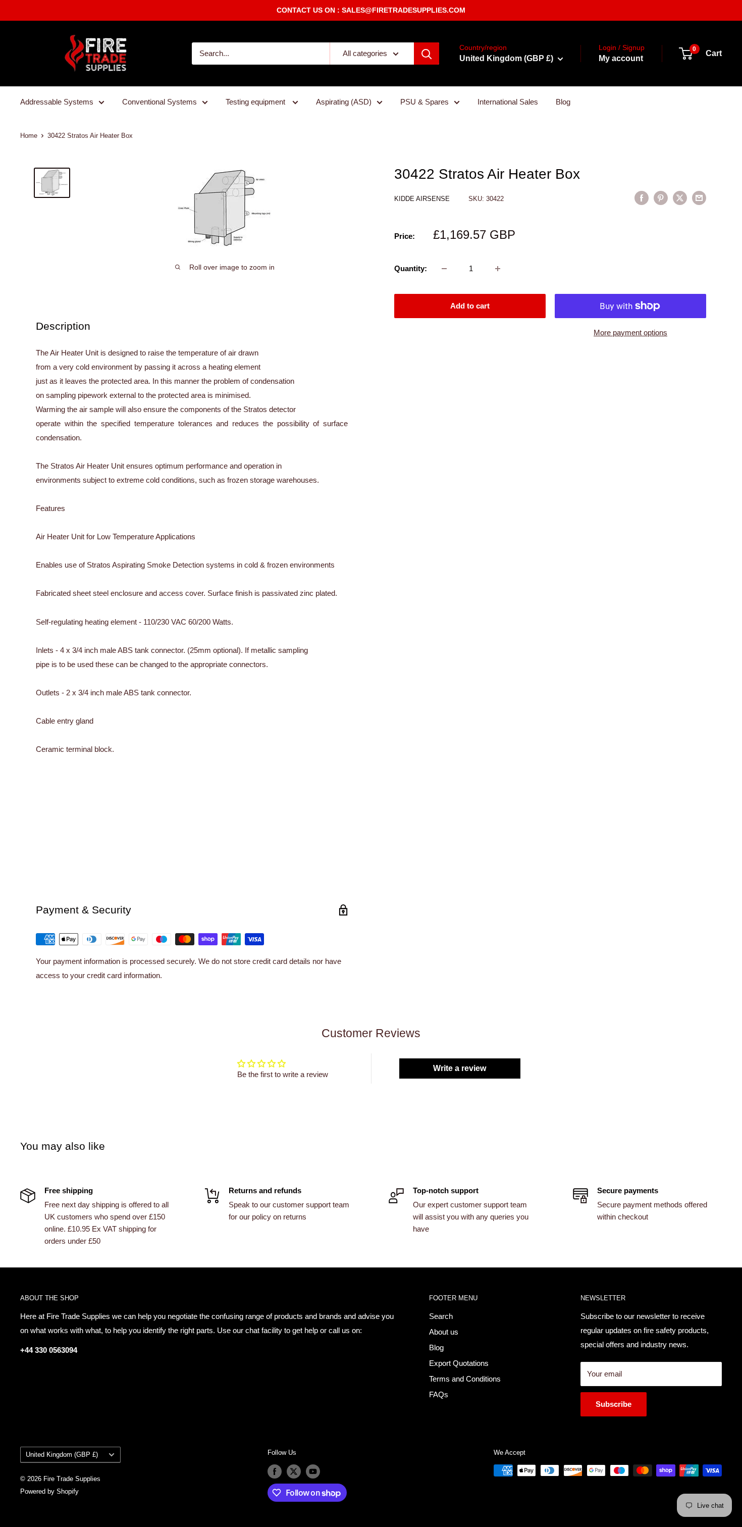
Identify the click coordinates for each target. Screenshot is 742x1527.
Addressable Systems (56, 101)
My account (621, 58)
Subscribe (613, 1404)
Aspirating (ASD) (344, 101)
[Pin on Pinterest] (661, 197)
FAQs (438, 1394)
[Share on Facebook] (641, 197)
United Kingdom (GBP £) (62, 1454)
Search (441, 1316)
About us (443, 1332)
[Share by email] (699, 197)
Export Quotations (459, 1363)
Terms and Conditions (465, 1379)
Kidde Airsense (423, 198)
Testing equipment (256, 101)
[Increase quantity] (497, 268)
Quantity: (410, 268)
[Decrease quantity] (444, 268)
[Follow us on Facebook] (275, 1471)
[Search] (426, 53)
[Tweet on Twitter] (680, 197)
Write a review (459, 1068)
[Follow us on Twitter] (294, 1471)
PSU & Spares (424, 101)
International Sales (508, 101)
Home (28, 135)
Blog (563, 101)
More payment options (630, 332)
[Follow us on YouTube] (313, 1471)
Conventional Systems (159, 101)
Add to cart (470, 305)
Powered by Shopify (49, 1491)
